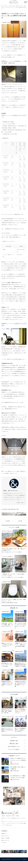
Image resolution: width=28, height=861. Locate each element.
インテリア (4, 842)
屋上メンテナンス (5, 840)
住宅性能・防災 (14, 740)
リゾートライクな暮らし (14, 749)
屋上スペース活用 (5, 838)
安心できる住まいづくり (14, 746)
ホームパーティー (5, 835)
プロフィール (20, 502)
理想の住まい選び (15, 509)
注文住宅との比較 (7, 509)
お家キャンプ (4, 833)
